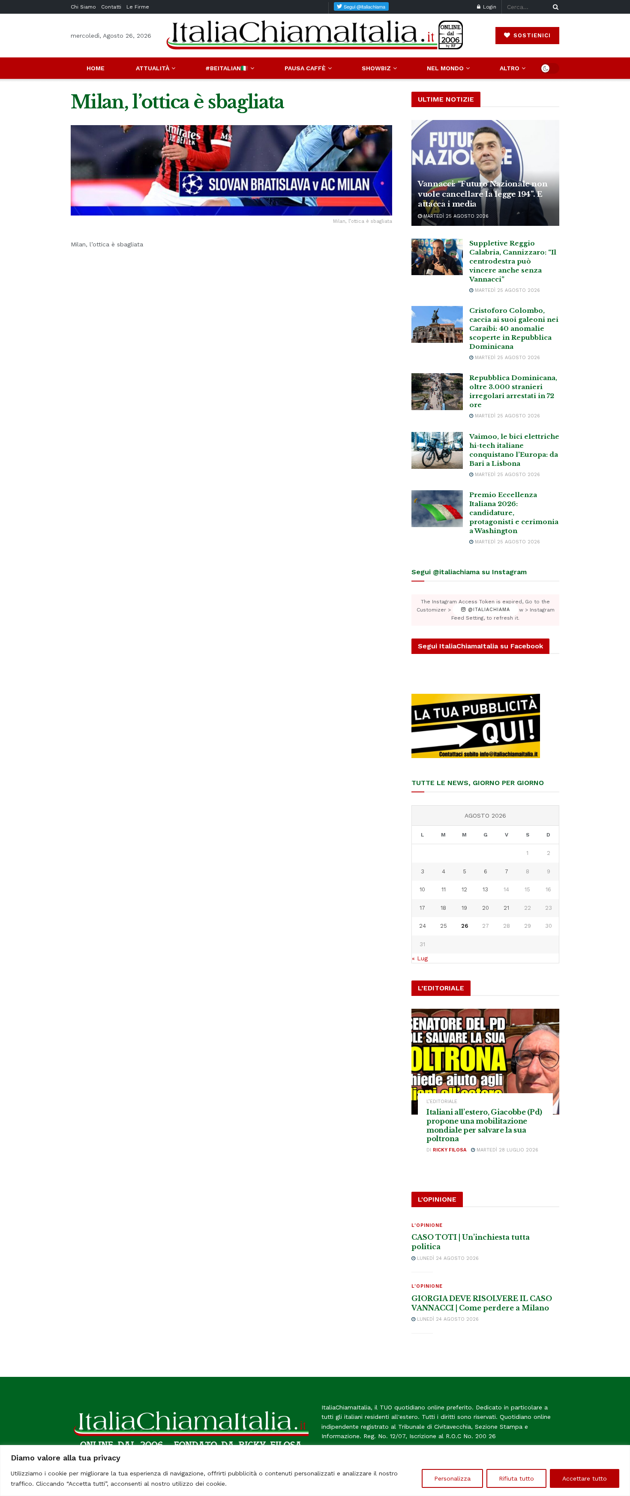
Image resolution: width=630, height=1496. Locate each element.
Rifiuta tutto (516, 1478)
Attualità (152, 68)
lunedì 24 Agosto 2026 (447, 1258)
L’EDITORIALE (441, 1101)
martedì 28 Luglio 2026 (506, 1150)
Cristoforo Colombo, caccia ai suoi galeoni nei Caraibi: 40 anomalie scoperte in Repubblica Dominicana (513, 328)
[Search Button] (554, 7)
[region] (315, 1470)
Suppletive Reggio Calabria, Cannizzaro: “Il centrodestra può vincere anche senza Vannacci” (512, 261)
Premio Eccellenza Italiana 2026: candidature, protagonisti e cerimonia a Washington (513, 513)
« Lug (420, 958)
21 (506, 908)
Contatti (111, 7)
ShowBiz (376, 68)
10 (422, 889)
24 (422, 926)
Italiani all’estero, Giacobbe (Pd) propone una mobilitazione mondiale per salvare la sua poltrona (484, 1125)
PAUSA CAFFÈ (305, 68)
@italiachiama (488, 610)
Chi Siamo (83, 7)
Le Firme (137, 7)
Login (488, 7)
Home (96, 68)
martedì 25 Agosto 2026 (455, 216)
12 (464, 889)
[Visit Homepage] (315, 35)
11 (443, 889)
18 (443, 908)
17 (422, 908)
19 (464, 908)
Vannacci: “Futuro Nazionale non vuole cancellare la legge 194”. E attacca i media (482, 194)
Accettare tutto (584, 1478)
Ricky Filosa (449, 1150)
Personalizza (452, 1478)
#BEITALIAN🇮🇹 (226, 68)
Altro (509, 68)
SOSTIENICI (531, 35)
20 (485, 908)
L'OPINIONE (427, 1225)
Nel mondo (445, 68)
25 (443, 926)
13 (485, 889)
